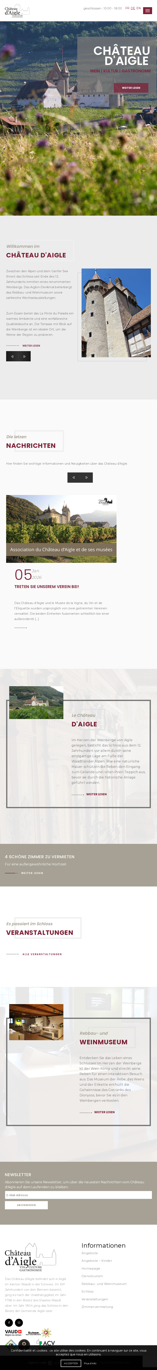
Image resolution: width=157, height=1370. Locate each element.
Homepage (91, 1268)
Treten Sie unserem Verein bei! (46, 586)
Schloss (87, 1291)
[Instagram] (19, 1323)
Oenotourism (92, 1276)
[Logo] (30, 1257)
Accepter (71, 1363)
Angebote (90, 1253)
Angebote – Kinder (97, 1261)
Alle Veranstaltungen (42, 954)
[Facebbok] (9, 1323)
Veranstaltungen (95, 1299)
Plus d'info (90, 1363)
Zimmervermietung (97, 1307)
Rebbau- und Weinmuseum (104, 1284)
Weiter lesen (131, 88)
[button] (12, 356)
